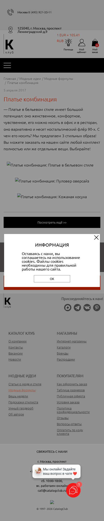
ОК (52, 279)
